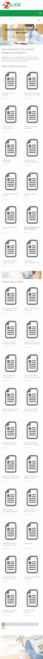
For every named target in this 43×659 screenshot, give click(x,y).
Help (31, 639)
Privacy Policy (12, 639)
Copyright (37, 639)
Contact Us (5, 641)
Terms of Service (23, 639)
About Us (4, 639)
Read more (6, 98)
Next (39, 42)
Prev (34, 42)
